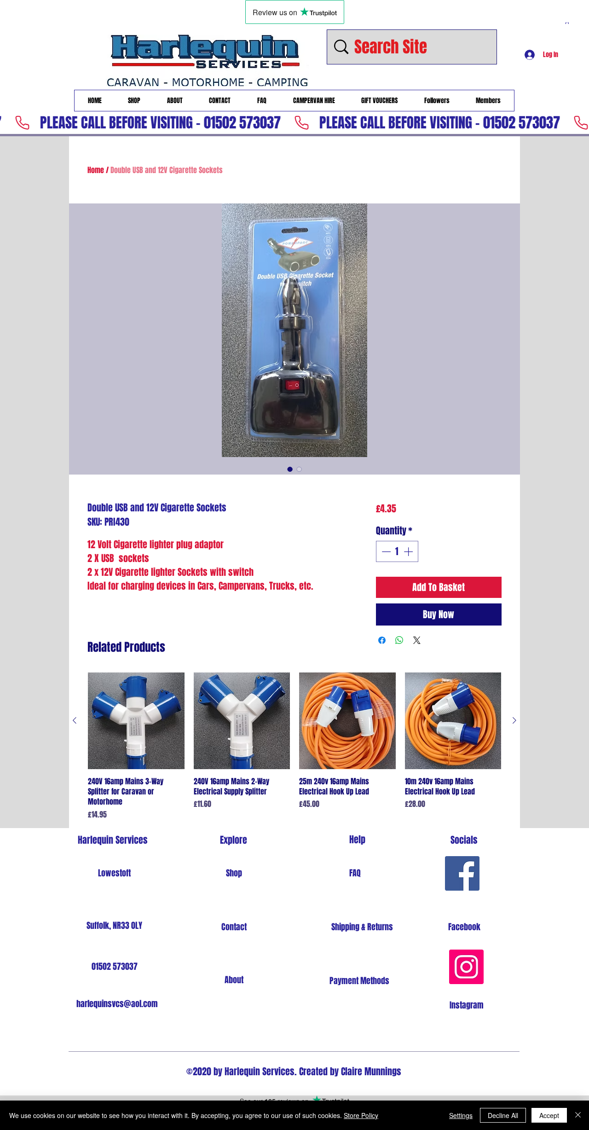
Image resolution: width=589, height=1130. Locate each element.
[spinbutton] (397, 551)
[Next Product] (514, 720)
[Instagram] (466, 967)
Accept (549, 1115)
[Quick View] (136, 720)
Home (95, 170)
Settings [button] (461, 1115)
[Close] (577, 1115)
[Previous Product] (74, 720)
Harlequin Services (113, 840)
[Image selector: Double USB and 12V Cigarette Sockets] (289, 469)
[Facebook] (462, 873)
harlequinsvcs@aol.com (117, 1004)
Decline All (503, 1115)
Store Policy (361, 1115)
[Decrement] (385, 551)
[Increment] (409, 551)
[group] (294, 746)
